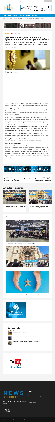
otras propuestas (45, 146)
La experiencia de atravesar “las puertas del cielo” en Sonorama (39, 207)
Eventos (7, 194)
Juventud (18, 194)
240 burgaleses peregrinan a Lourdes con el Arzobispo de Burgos (15, 207)
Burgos (23, 192)
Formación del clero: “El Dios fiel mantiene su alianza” (25, 336)
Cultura (28, 15)
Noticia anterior (8, 177)
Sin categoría (9, 196)
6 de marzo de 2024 (12, 47)
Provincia (44, 194)
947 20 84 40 (10, 1)
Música (39, 194)
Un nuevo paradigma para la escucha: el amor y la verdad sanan (15, 179)
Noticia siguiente (46, 177)
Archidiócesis (9, 192)
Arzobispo (16, 192)
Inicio (5, 15)
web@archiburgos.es (19, 1)
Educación (34, 15)
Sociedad (15, 15)
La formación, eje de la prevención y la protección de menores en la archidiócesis (23, 295)
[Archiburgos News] (8, 8)
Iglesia (10, 15)
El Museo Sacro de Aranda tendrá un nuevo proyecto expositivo (40, 179)
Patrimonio (22, 15)
